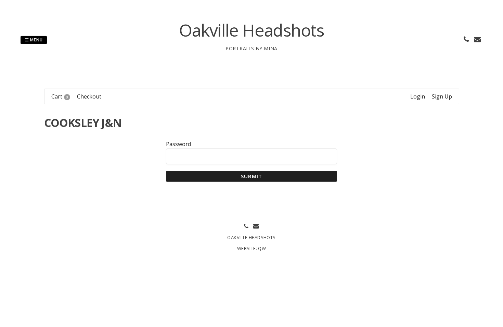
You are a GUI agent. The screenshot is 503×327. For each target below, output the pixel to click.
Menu (36, 40)
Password (178, 144)
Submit (251, 176)
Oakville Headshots (251, 30)
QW (262, 248)
